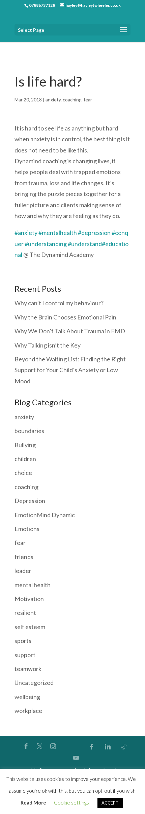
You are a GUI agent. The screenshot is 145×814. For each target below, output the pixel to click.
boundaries (29, 430)
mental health (32, 585)
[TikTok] (124, 746)
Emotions (26, 528)
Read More (33, 802)
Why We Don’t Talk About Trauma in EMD (69, 331)
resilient (25, 612)
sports (22, 640)
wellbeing (27, 696)
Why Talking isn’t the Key (47, 345)
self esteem (29, 626)
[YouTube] (76, 758)
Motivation (29, 598)
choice (23, 472)
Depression (29, 500)
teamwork (27, 668)
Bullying (25, 445)
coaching (72, 99)
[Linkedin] (108, 746)
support (24, 655)
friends (23, 556)
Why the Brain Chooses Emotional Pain (65, 317)
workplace (28, 710)
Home (20, 47)
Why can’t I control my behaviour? (59, 303)
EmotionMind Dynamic (44, 515)
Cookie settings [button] (71, 802)
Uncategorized (34, 682)
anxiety (53, 99)
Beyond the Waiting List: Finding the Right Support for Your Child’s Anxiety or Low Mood (70, 370)
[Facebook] (91, 746)
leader (22, 570)
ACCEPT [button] (110, 803)
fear (88, 99)
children (25, 458)
